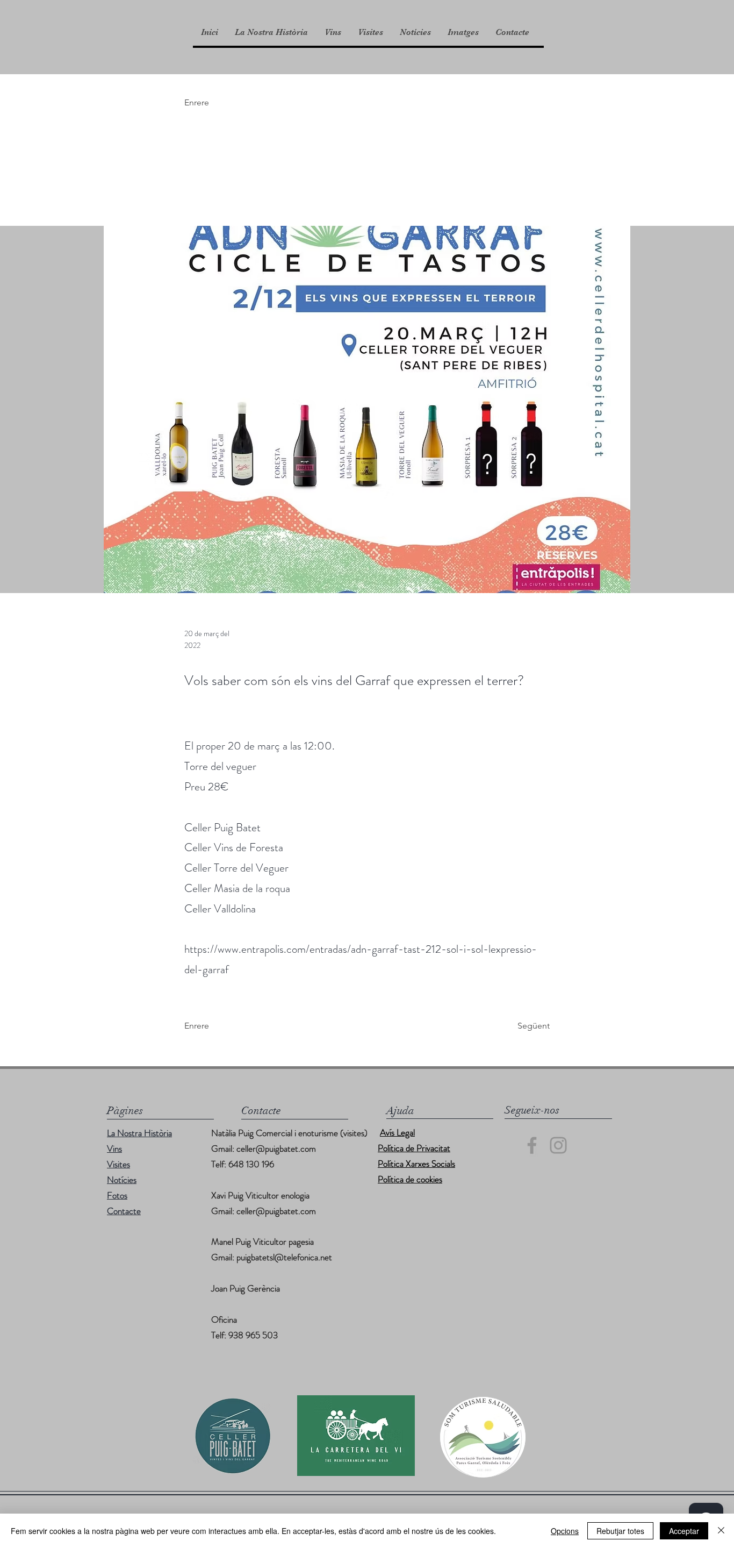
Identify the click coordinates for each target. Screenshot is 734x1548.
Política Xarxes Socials (416, 1163)
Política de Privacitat (414, 1148)
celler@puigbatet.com (276, 1148)
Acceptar (684, 1530)
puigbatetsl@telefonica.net (284, 1257)
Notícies (121, 1179)
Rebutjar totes (620, 1530)
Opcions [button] (565, 1530)
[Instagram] (558, 1145)
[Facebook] (532, 1145)
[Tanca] (721, 1530)
